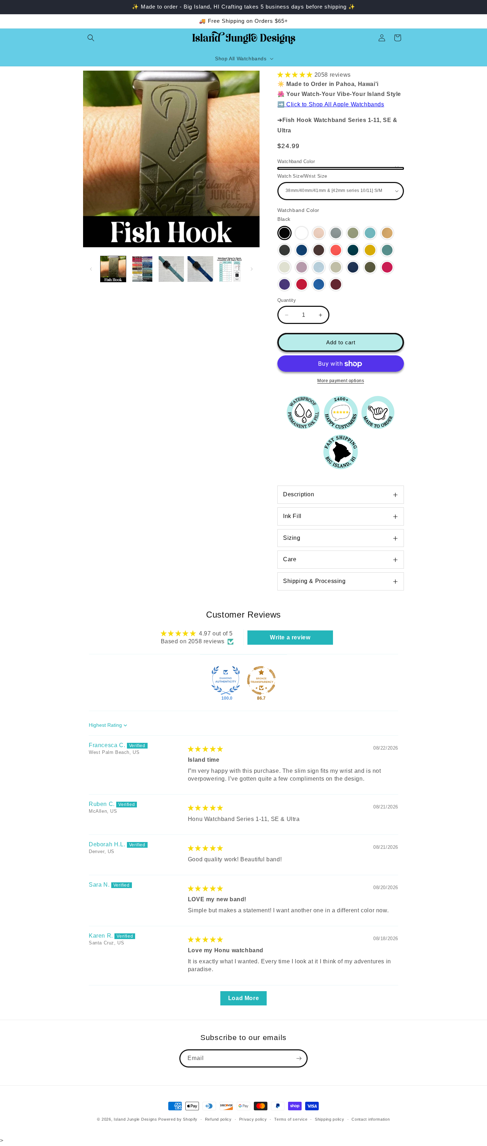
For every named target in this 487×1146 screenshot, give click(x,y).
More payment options (340, 381)
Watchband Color (296, 161)
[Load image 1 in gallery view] (113, 269)
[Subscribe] (299, 1058)
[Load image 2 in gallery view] (142, 269)
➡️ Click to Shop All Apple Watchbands (330, 104)
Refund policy (218, 1119)
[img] (205, 749)
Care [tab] (289, 560)
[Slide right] (252, 269)
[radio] (284, 233)
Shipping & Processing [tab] (314, 581)
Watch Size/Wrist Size (302, 176)
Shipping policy (329, 1119)
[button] (91, 38)
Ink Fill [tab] (292, 516)
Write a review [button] (290, 637)
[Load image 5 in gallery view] (229, 269)
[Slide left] (91, 269)
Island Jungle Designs (135, 1119)
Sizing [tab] (292, 538)
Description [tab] (298, 494)
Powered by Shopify (178, 1119)
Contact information (371, 1119)
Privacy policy (253, 1119)
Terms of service (290, 1119)
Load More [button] (243, 998)
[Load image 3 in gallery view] (171, 269)
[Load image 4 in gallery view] (200, 269)
